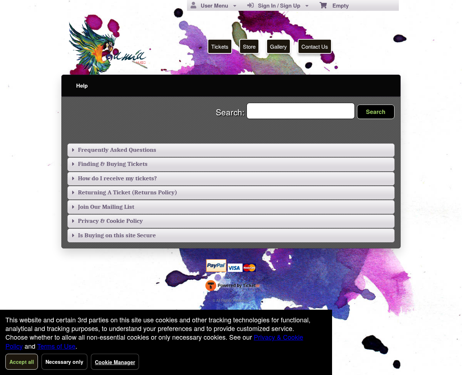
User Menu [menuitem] (213, 5)
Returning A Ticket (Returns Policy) (127, 192)
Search (375, 111)
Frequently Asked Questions (117, 149)
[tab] (231, 150)
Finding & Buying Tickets (113, 163)
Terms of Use (56, 345)
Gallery (278, 46)
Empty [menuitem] (338, 5)
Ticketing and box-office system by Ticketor (232, 287)
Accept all (21, 361)
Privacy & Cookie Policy (110, 220)
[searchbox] (301, 111)
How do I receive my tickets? (117, 178)
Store (249, 46)
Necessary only (64, 361)
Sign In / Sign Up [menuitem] (278, 5)
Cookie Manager (115, 362)
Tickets (219, 46)
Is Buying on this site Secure (117, 235)
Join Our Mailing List (106, 206)
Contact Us (314, 46)
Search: (231, 112)
